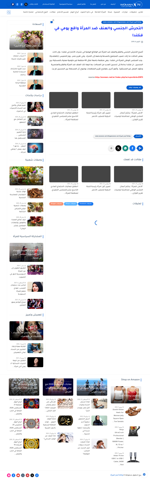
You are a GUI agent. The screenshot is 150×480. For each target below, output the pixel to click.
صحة (110, 12)
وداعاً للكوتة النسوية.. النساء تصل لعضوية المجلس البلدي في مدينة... (26, 254)
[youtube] (18, 475)
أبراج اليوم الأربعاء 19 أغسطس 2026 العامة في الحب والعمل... (16, 448)
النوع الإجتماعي (41, 12)
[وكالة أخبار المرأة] (131, 4)
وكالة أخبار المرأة (116, 475)
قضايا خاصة (28, 12)
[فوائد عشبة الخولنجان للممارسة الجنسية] (35, 193)
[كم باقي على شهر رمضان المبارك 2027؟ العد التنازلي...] (65, 404)
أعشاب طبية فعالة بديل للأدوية (29, 180)
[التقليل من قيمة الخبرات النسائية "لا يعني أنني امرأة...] (35, 362)
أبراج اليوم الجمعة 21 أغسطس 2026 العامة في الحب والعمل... (16, 408)
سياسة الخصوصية (65, 4)
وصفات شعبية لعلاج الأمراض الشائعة (20, 209)
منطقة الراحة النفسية (20, 84)
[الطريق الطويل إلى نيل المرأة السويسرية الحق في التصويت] (35, 270)
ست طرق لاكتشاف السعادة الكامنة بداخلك (18, 72)
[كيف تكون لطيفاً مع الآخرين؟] (26, 40)
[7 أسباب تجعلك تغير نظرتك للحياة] (35, 58)
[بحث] (9, 12)
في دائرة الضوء (87, 12)
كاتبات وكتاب (33, 4)
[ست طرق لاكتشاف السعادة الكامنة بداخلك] (35, 70)
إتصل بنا (93, 4)
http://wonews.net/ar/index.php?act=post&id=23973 (119, 77)
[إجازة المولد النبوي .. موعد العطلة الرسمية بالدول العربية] (65, 421)
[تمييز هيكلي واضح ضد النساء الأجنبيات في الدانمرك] (35, 107)
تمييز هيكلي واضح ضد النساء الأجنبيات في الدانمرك (18, 108)
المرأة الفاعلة (100, 12)
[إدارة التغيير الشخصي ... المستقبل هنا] (35, 134)
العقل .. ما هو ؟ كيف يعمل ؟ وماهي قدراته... (18, 149)
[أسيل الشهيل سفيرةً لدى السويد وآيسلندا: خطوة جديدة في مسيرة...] (99, 421)
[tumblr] (23, 475)
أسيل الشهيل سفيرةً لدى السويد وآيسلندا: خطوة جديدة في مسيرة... (83, 426)
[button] (132, 148)
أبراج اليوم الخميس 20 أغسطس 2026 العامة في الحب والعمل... (16, 428)
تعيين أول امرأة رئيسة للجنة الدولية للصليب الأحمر (98, 115)
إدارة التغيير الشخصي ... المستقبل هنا (20, 135)
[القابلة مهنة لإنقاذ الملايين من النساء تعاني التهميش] (35, 348)
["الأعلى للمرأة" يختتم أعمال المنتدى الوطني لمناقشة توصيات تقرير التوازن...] (128, 100)
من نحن (103, 4)
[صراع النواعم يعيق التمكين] (35, 304)
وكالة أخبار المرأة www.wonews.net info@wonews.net (122, 22)
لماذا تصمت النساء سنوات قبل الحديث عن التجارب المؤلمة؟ (84, 448)
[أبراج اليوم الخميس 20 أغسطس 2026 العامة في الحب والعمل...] (31, 424)
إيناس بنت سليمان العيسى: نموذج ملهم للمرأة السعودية (18, 289)
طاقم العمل (81, 4)
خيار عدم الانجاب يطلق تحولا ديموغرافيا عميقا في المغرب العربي (92, 388)
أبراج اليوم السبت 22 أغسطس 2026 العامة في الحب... (25, 388)
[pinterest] (27, 475)
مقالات (53, 12)
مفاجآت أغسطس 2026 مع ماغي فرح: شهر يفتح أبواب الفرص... (58, 388)
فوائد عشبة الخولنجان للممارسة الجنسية (18, 195)
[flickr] (9, 475)
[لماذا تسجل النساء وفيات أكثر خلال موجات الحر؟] (99, 404)
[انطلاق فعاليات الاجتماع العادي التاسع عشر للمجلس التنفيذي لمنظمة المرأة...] (63, 100)
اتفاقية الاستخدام (49, 4)
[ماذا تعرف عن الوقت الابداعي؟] (65, 438)
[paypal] (13, 4)
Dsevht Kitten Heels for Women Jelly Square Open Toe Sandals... (118, 416)
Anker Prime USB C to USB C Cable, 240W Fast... (118, 460)
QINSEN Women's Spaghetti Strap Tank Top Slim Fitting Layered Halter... (126, 394)
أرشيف (113, 4)
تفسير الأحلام (63, 12)
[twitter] (26, 4)
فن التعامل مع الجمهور (20, 121)
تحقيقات (133, 12)
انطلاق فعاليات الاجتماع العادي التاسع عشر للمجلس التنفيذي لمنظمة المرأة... (64, 116)
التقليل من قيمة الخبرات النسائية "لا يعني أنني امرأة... (18, 364)
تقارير (141, 12)
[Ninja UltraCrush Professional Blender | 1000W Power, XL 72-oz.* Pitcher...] (133, 431)
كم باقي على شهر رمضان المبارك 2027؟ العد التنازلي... (50, 406)
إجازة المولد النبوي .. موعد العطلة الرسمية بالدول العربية (49, 423)
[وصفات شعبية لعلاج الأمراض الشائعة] (35, 207)
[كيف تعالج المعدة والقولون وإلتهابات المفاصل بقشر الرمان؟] (35, 221)
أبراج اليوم (74, 12)
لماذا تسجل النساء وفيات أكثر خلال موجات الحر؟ (83, 406)
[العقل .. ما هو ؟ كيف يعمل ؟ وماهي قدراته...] (35, 148)
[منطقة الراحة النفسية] (35, 85)
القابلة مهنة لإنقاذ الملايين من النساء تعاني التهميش (18, 350)
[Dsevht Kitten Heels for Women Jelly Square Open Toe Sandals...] (133, 411)
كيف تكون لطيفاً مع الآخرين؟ (27, 46)
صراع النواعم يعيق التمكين (18, 303)
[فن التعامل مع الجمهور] (35, 121)
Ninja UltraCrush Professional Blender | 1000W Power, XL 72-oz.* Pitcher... (118, 439)
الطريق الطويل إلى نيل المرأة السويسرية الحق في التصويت (18, 272)
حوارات (125, 12)
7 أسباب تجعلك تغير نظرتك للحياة (18, 57)
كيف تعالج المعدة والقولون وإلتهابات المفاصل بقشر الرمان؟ (18, 224)
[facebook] (21, 4)
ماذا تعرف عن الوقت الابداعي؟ (50, 437)
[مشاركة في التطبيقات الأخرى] (111, 148)
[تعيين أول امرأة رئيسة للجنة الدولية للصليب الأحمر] (96, 100)
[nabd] (8, 4)
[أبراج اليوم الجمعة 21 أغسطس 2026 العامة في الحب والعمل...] (31, 404)
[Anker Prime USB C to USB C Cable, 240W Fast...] (133, 457)
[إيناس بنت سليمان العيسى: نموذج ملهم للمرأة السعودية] (35, 287)
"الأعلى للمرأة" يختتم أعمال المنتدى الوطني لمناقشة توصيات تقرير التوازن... (128, 116)
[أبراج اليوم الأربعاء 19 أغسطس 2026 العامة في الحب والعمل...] (31, 444)
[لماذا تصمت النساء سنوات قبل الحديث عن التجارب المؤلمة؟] (99, 444)
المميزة (117, 12)
